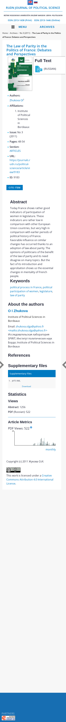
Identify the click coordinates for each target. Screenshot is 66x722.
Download (26, 386)
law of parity (17, 295)
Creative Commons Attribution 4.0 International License (29, 479)
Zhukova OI (16, 100)
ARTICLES (15, 151)
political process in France (25, 287)
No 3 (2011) (25, 33)
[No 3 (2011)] (20, 90)
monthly (51, 449)
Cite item (15, 187)
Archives (47, 27)
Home (5, 33)
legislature (46, 291)
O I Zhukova (18, 311)
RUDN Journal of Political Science (33, 11)
